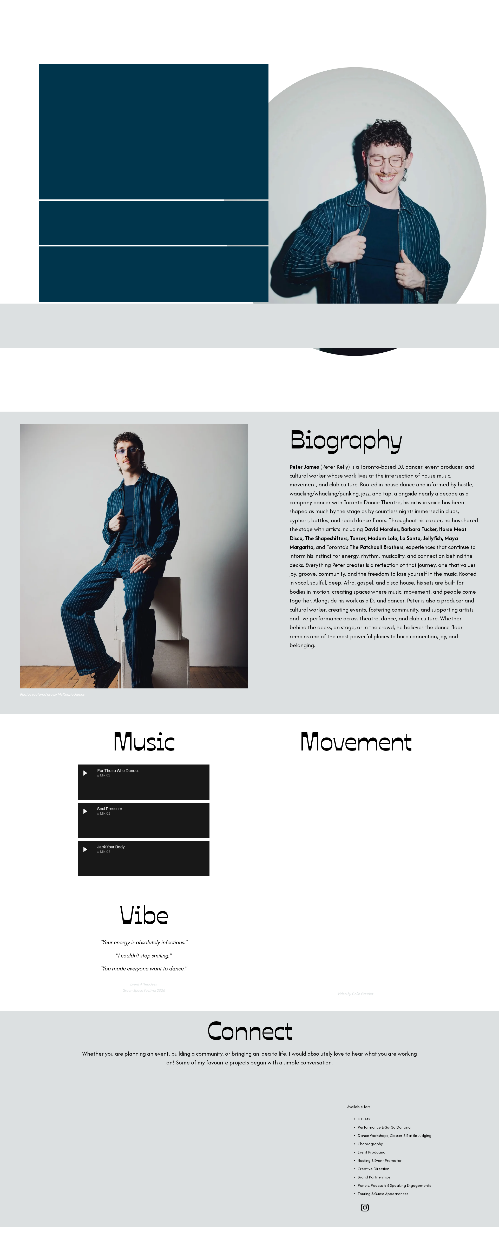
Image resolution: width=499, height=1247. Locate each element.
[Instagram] (365, 1207)
